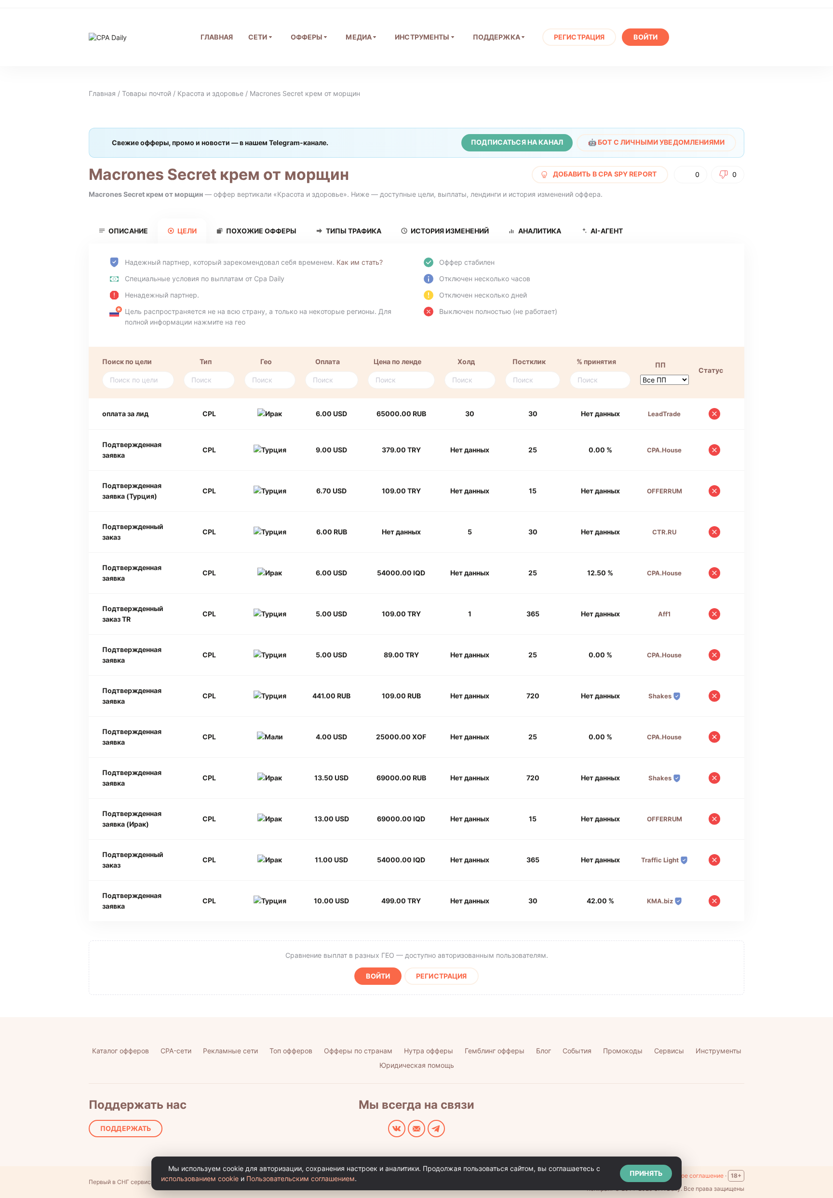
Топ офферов (290, 1051)
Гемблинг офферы (494, 1051)
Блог (543, 1051)
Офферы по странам (358, 1051)
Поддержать (125, 1128)
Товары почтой (146, 93)
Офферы (307, 37)
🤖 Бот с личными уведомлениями (656, 142)
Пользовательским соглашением (300, 1178)
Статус (711, 370)
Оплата (327, 361)
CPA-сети (176, 1051)
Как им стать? (359, 262)
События (577, 1051)
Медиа (359, 37)
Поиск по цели (127, 361)
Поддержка (496, 37)
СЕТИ (258, 37)
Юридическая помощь (416, 1065)
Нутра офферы (428, 1051)
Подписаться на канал (517, 142)
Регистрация (579, 37)
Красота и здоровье (210, 93)
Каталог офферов (120, 1051)
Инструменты (422, 37)
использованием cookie (200, 1178)
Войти (645, 37)
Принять (646, 1173)
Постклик (529, 361)
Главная (102, 93)
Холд (466, 361)
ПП (660, 365)
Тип (206, 361)
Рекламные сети (230, 1051)
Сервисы (669, 1051)
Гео (266, 361)
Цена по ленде (397, 361)
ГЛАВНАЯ (217, 37)
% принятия (596, 361)
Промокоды (623, 1051)
